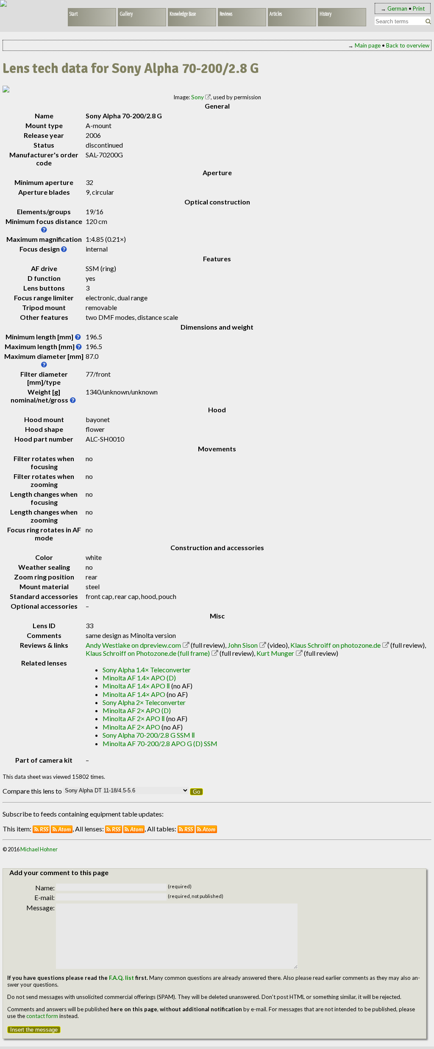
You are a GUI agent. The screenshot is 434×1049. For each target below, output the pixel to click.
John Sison (243, 645)
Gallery (126, 13)
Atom (64, 829)
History (325, 13)
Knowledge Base (183, 13)
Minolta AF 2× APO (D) (137, 710)
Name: (45, 888)
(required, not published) (195, 896)
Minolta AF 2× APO (131, 727)
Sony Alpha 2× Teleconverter (144, 702)
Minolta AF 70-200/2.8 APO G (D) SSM (160, 743)
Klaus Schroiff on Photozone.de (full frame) (148, 653)
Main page (368, 45)
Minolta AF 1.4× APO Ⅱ (136, 686)
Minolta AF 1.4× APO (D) (139, 678)
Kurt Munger (275, 653)
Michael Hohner (39, 849)
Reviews (226, 13)
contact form (42, 1016)
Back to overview (407, 45)
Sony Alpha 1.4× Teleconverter (147, 670)
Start (74, 13)
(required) (180, 886)
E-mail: (44, 897)
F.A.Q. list (121, 977)
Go (196, 792)
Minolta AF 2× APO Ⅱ (134, 718)
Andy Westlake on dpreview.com (133, 645)
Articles (276, 13)
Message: (40, 908)
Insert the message (34, 1030)
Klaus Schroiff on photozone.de (335, 645)
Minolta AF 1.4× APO (134, 694)
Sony (197, 97)
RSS (44, 829)
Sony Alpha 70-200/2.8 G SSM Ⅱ (149, 735)
